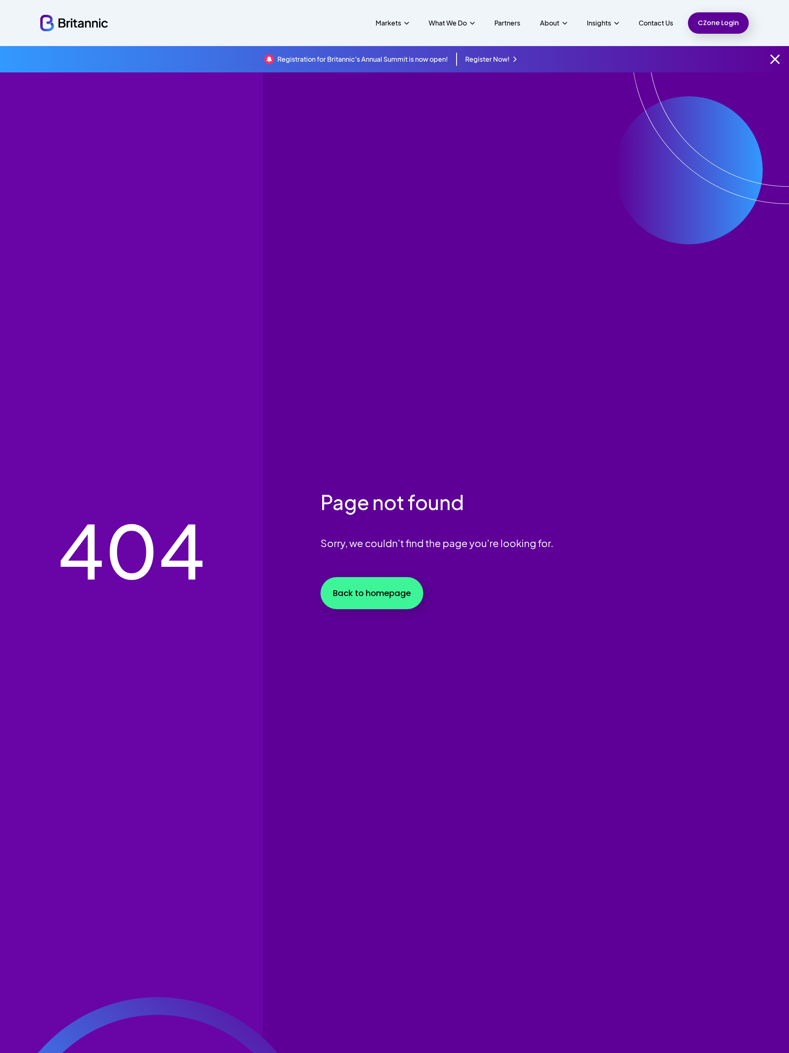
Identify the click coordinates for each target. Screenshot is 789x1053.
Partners (507, 23)
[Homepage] (74, 23)
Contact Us (656, 23)
